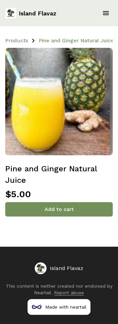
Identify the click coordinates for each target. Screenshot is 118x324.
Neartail (42, 292)
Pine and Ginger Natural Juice (76, 40)
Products (16, 40)
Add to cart (59, 209)
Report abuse (69, 292)
